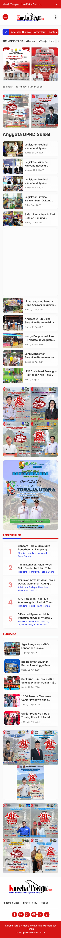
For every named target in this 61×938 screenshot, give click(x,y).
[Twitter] (40, 914)
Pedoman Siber (11, 902)
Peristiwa (34, 572)
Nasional (42, 553)
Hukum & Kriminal (27, 590)
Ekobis (21, 553)
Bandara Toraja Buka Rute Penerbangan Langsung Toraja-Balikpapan (34, 549)
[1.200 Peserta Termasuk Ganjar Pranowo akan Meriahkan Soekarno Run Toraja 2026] (12, 700)
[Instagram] (21, 914)
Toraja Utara (47, 572)
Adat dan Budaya (21, 32)
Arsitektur (39, 32)
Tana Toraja (24, 556)
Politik (32, 606)
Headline (31, 553)
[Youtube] (34, 914)
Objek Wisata (25, 624)
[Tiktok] (46, 914)
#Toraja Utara (46, 41)
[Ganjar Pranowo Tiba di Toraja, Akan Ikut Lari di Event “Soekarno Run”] (12, 718)
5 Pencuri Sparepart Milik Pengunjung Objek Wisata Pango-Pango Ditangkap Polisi (36, 618)
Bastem (53, 32)
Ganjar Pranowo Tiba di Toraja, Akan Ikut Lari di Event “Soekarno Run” (35, 717)
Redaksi (44, 902)
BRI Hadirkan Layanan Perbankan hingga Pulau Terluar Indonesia (36, 665)
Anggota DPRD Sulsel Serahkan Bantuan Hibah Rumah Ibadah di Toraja (40, 322)
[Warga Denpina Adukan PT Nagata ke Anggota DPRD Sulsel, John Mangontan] (13, 340)
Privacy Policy (29, 902)
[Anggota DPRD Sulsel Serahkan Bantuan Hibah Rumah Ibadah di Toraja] (13, 323)
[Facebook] (14, 914)
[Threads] (27, 914)
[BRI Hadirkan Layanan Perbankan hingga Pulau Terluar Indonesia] (12, 666)
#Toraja (30, 41)
